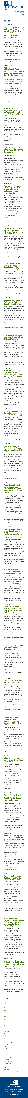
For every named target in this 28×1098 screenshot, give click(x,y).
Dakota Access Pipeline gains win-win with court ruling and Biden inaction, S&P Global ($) (13, 231)
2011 (5, 1025)
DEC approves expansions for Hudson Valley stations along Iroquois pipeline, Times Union (14, 30)
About (6, 1089)
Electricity (6, 1038)
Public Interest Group (8, 61)
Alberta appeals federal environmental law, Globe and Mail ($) (13, 760)
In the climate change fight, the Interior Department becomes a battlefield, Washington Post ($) (13, 374)
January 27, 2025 (8, 65)
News (19, 1091)
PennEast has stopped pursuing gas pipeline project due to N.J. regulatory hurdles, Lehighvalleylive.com (12, 189)
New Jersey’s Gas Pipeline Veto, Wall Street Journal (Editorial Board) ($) (14, 337)
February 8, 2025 (8, 24)
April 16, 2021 (7, 368)
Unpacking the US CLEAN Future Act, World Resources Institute (14, 647)
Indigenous (13, 257)
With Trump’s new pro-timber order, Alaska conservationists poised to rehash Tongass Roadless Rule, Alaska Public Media (14, 71)
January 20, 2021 (8, 873)
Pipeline (19, 59)
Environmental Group (13, 100)
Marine (16, 521)
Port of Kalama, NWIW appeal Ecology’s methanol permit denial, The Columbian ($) (13, 798)
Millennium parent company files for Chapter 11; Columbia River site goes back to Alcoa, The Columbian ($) (14, 922)
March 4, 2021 (7, 678)
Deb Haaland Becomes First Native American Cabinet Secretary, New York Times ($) (13, 609)
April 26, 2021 (7, 333)
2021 (5, 1007)
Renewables (7, 1031)
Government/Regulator (16, 952)
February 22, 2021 (8, 755)
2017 (5, 1014)
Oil (16, 257)
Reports (7, 1091)
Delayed (10, 59)
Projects (20, 1089)
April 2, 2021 (7, 443)
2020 (5, 1009)
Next (20, 994)
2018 (5, 1012)
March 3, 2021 (7, 715)
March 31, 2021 (7, 526)
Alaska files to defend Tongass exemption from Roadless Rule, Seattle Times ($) (13, 572)
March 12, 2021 (7, 643)
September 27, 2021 (8, 144)
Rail (4, 954)
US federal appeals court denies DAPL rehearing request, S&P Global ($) (13, 413)
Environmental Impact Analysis (10, 600)
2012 (5, 1023)
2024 (5, 1005)
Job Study (13, 179)
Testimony (13, 1091)
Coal (10, 598)
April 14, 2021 (7, 408)
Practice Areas (13, 1089)
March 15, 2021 (7, 604)
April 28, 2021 (7, 298)
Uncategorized (12, 788)
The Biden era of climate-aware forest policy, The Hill (13, 682)
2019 (5, 1010)
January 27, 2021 (8, 833)
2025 (5, 1003)
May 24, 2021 (7, 225)
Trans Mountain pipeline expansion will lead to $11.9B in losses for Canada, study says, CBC (13, 532)
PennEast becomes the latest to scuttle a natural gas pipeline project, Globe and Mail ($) (14, 150)
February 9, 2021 (8, 792)
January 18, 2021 (8, 958)
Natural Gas (15, 59)
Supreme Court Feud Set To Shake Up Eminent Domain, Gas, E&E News (13, 302)
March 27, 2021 (7, 567)
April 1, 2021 (6, 482)
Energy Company (8, 1063)
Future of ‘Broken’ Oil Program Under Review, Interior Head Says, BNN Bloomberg (13, 449)
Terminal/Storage (7, 522)
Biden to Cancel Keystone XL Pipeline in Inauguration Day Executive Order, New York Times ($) (14, 963)
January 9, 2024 (8, 106)
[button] (23, 14)
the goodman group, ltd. (14, 7)
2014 (5, 1019)
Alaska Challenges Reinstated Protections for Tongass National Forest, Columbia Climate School (13, 112)
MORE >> (6, 57)
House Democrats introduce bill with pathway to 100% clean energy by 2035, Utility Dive (12, 721)
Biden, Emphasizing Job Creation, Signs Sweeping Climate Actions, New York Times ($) (14, 838)
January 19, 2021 (8, 916)
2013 (5, 1021)
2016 (5, 1016)
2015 (5, 1018)
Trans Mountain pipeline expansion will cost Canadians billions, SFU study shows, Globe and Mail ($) (13, 488)
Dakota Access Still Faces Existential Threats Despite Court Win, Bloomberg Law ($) (14, 266)
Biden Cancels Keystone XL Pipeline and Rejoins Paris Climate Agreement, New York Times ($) (14, 879)
